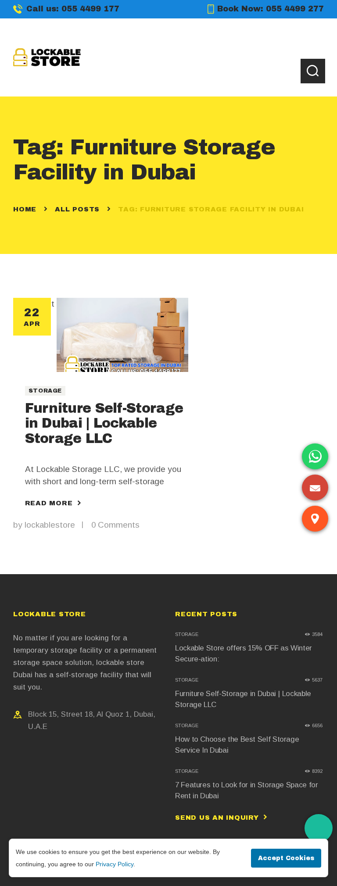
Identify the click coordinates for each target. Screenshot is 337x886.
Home (24, 209)
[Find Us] (315, 519)
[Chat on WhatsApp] (315, 456)
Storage (45, 391)
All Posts (77, 209)
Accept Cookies (286, 858)
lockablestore (51, 524)
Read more (49, 503)
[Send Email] (315, 487)
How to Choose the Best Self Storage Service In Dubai (237, 744)
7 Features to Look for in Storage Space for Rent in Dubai (246, 790)
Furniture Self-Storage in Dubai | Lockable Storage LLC (104, 423)
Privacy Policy (114, 864)
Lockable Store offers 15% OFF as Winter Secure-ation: (243, 653)
